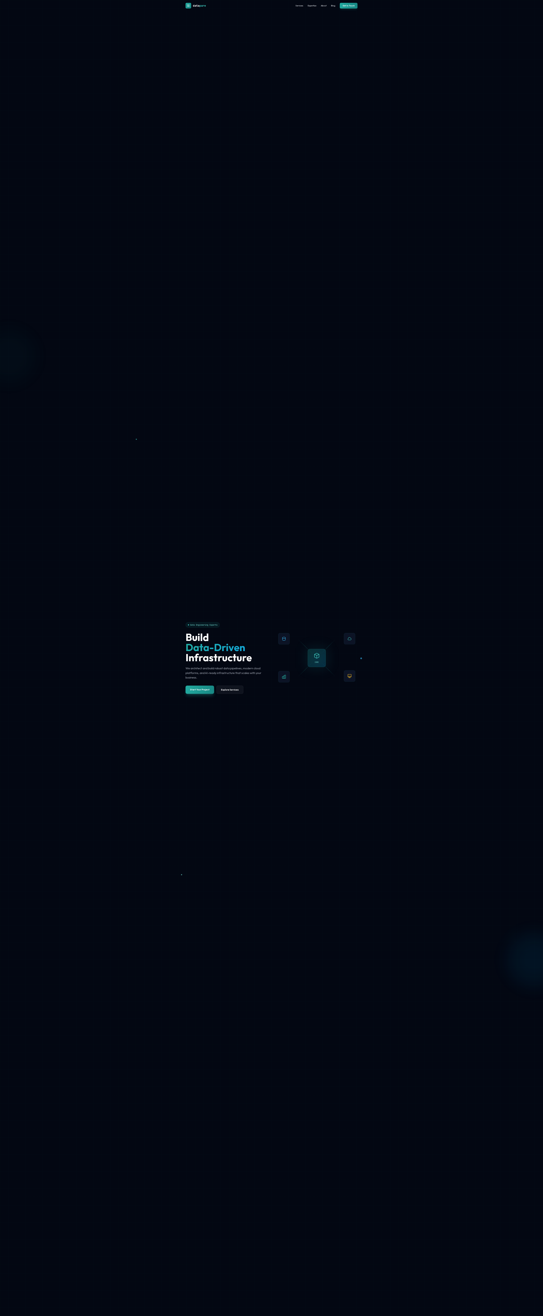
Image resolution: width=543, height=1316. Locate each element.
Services (299, 5)
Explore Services (230, 689)
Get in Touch (349, 5)
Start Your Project (200, 689)
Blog (333, 5)
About (324, 5)
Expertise (312, 5)
